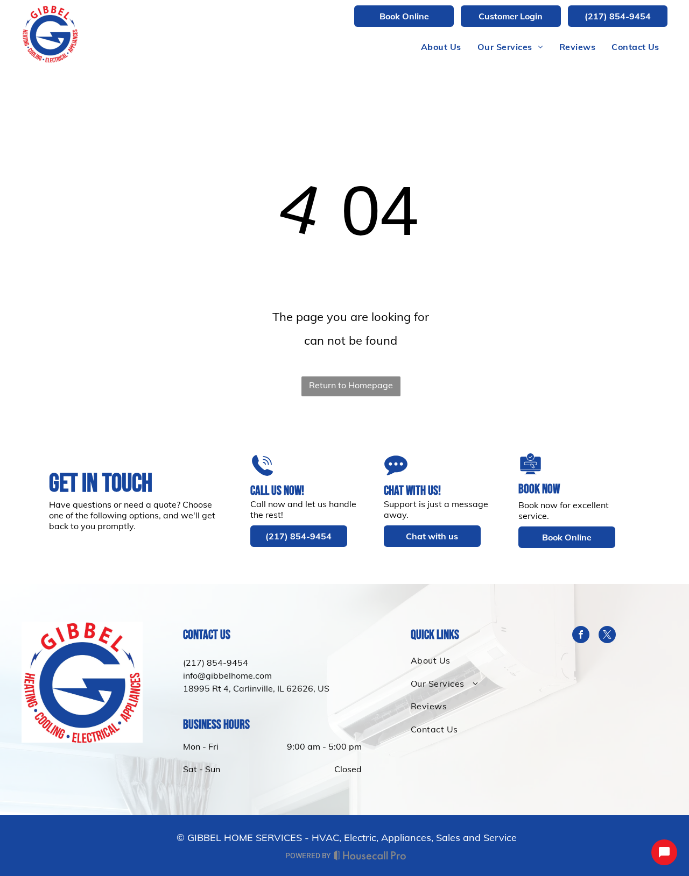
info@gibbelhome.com (227, 675)
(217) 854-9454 (215, 662)
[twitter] (607, 636)
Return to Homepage (351, 385)
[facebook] (580, 636)
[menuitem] (441, 46)
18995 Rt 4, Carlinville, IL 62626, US (256, 688)
